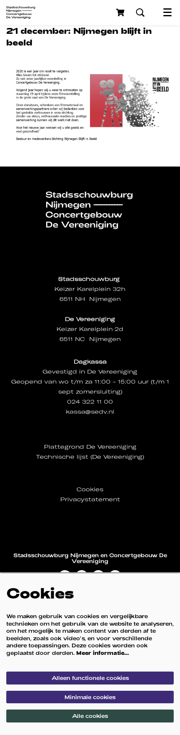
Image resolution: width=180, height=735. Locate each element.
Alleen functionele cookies (90, 678)
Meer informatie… (102, 653)
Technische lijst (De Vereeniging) (90, 457)
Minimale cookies (90, 697)
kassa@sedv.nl (90, 412)
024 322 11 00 (90, 402)
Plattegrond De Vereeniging (90, 447)
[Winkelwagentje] (121, 12)
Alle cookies (90, 716)
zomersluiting (98, 392)
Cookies (90, 489)
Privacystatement (90, 499)
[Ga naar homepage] (20, 12)
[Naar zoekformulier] (140, 12)
